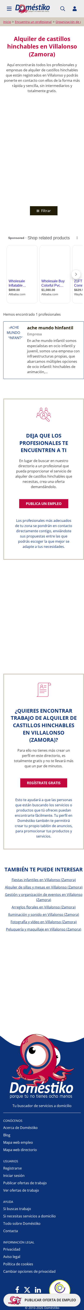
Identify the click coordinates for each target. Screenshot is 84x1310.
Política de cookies (18, 1264)
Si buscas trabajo (17, 1208)
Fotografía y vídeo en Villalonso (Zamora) (44, 922)
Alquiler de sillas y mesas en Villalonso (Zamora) (43, 887)
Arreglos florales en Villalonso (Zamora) (44, 907)
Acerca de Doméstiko (20, 1127)
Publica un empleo (44, 503)
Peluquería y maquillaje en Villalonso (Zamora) (43, 929)
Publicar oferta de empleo (50, 1300)
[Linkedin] (38, 1290)
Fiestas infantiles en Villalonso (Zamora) (44, 879)
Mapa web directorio (20, 1149)
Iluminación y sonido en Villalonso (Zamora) (43, 914)
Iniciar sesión (14, 1175)
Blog (6, 1135)
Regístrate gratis (44, 783)
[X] (27, 1290)
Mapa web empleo (18, 1142)
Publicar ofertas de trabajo (25, 1183)
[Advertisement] (42, 148)
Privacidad (11, 1249)
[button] (9, 8)
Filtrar (45, 210)
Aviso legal (11, 1256)
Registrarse (12, 1168)
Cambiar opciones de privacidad (29, 1271)
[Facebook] (17, 1290)
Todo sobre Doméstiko (21, 1223)
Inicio (7, 22)
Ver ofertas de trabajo (21, 1190)
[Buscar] (63, 9)
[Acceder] (75, 9)
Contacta (10, 1230)
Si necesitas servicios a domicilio (29, 1216)
